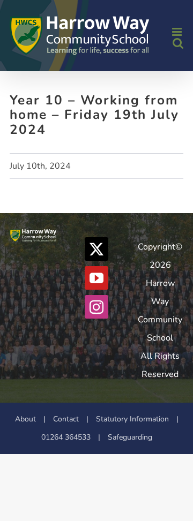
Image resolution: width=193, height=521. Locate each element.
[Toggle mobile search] (178, 43)
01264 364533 (66, 437)
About (25, 419)
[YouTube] (96, 278)
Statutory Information (132, 419)
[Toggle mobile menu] (177, 31)
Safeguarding (130, 437)
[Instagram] (96, 307)
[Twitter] (96, 249)
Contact (66, 419)
